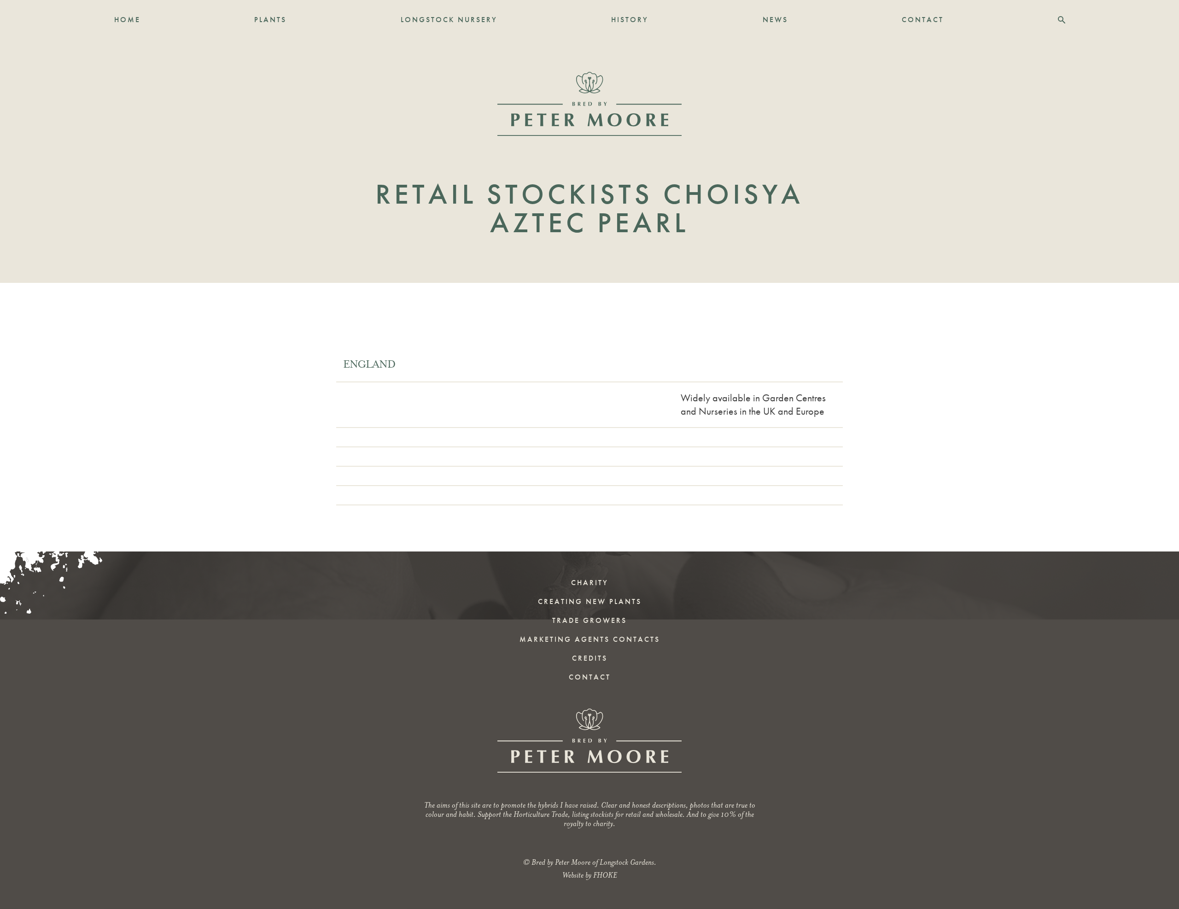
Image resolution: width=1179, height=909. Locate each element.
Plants (270, 19)
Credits (589, 658)
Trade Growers (589, 620)
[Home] (589, 104)
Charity (589, 582)
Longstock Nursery (449, 19)
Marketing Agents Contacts (589, 639)
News (775, 19)
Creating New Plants (590, 601)
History (629, 19)
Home (127, 19)
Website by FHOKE (589, 875)
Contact (923, 19)
